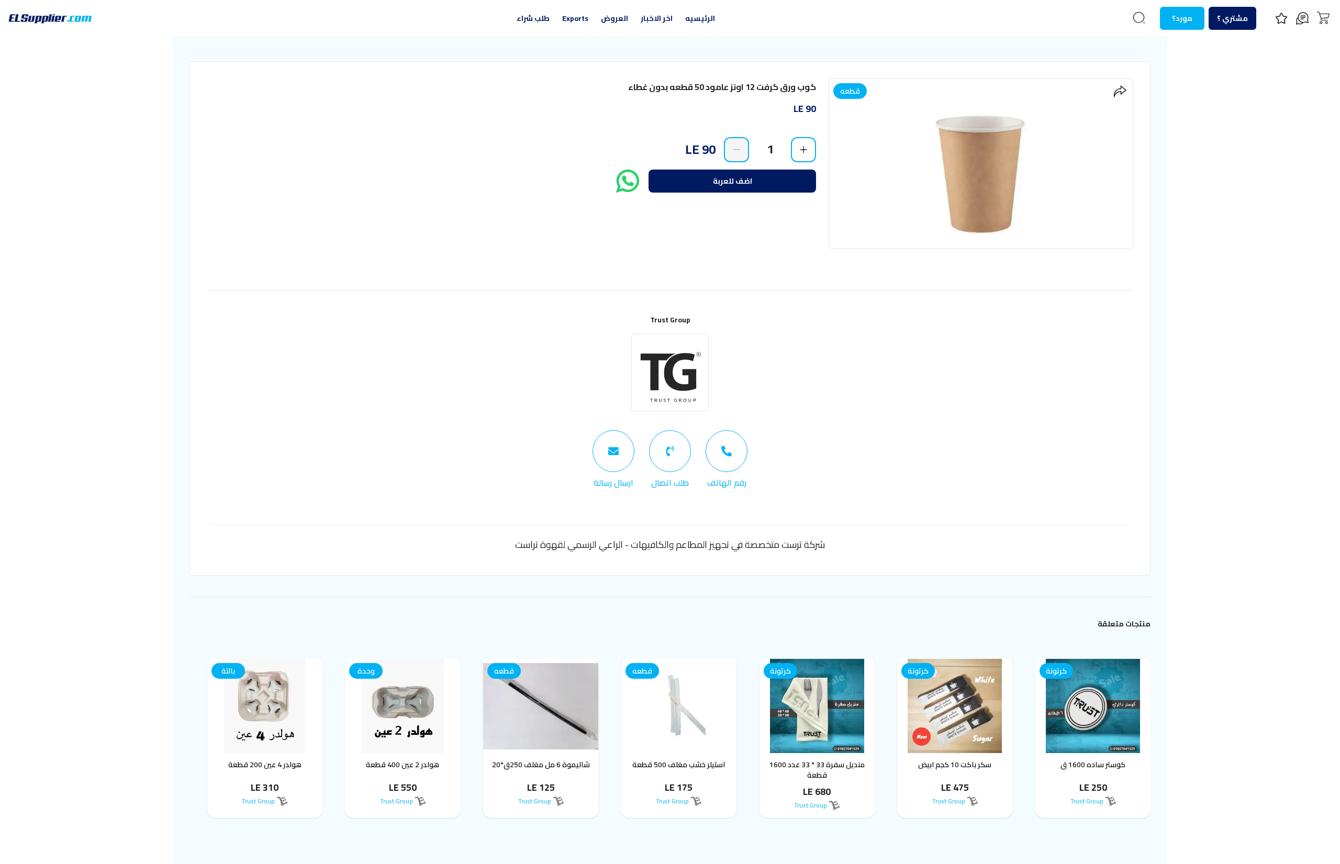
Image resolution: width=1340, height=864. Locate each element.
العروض (614, 18)
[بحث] (1139, 17)
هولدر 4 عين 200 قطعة (265, 764)
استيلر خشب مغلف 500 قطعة (678, 764)
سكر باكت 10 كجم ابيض (954, 764)
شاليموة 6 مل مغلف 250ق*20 (541, 764)
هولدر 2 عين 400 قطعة (402, 764)
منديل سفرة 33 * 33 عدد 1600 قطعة (817, 770)
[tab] (726, 459)
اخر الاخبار (657, 18)
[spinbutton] (770, 149)
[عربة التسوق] (1323, 17)
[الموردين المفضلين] (1281, 18)
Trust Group (670, 320)
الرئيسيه (700, 18)
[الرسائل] (1302, 18)
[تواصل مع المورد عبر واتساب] (627, 181)
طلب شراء (533, 18)
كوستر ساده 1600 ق (1092, 764)
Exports (575, 18)
